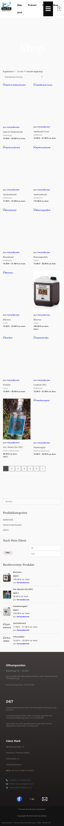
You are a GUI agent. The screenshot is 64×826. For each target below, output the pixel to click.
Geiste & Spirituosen (12, 525)
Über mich (19, 9)
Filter (8, 553)
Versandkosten (23, 583)
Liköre (6, 530)
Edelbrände (8, 519)
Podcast (32, 5)
